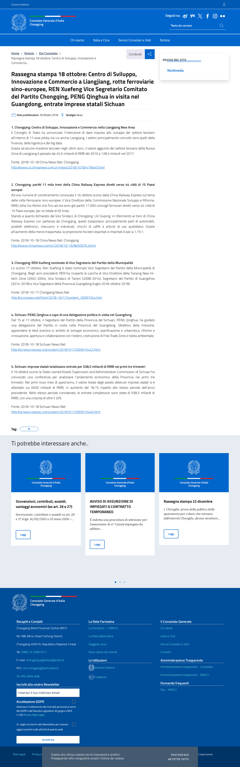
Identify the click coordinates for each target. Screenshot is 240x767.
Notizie (29, 53)
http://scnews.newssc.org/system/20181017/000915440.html (55, 411)
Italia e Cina (167, 636)
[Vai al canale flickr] (221, 15)
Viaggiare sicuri (97, 644)
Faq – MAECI (168, 689)
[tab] (115, 582)
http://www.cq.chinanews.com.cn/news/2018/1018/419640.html (58, 167)
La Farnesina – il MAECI (103, 628)
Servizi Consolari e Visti (174, 644)
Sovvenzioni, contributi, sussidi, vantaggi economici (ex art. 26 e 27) (44, 503)
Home (15, 53)
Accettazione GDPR (30, 701)
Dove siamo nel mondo (102, 652)
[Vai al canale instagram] (214, 15)
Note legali (19, 754)
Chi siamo (166, 628)
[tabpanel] (46, 515)
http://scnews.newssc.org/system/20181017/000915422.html (55, 349)
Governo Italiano (20, 4)
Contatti (165, 652)
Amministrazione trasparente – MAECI (184, 675)
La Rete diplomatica (100, 636)
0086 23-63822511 (34, 652)
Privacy (28, 715)
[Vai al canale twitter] (199, 15)
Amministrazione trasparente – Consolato (186, 666)
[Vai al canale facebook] (206, 15)
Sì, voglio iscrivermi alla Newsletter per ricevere (42, 724)
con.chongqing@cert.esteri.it (40, 668)
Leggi (25, 534)
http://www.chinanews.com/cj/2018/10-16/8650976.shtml (53, 245)
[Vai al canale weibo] (184, 15)
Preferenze (180, 755)
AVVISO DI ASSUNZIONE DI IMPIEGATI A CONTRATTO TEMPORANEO (111, 506)
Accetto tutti (178, 759)
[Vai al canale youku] (191, 15)
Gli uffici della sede (28, 676)
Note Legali (38, 715)
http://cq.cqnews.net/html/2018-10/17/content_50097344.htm (56, 297)
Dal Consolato (48, 53)
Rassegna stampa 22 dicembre (188, 501)
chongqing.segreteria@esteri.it (45, 660)
